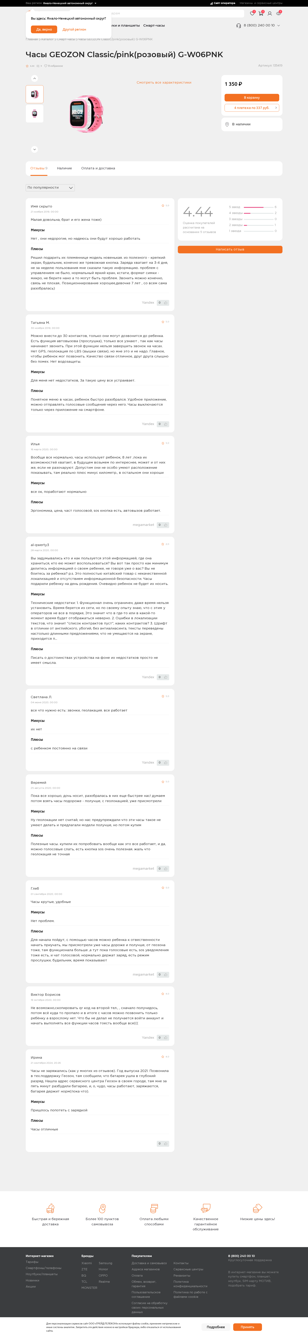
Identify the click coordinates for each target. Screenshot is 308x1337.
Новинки (32, 1280)
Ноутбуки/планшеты (42, 1274)
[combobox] (50, 187)
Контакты (181, 1263)
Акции (31, 1286)
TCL (84, 1282)
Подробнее (216, 1327)
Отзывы (39, 168)
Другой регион (74, 29)
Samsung (105, 1263)
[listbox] (69, 3)
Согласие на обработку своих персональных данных (150, 1308)
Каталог (47, 39)
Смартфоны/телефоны (43, 1268)
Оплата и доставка (98, 168)
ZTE (84, 1269)
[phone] (278, 25)
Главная (32, 39)
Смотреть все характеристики (164, 82)
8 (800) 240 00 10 (259, 25)
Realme (104, 1282)
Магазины (246, 3)
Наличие (64, 168)
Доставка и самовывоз (149, 1263)
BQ (83, 1275)
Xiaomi (86, 1263)
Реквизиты (182, 1275)
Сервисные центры (188, 1269)
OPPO (103, 1275)
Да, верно (44, 29)
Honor (103, 1269)
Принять (247, 1327)
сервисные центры (269, 3)
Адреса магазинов (146, 1269)
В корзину (252, 97)
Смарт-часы (154, 25)
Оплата (137, 1275)
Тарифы (32, 1262)
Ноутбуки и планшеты (119, 25)
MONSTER (89, 1288)
